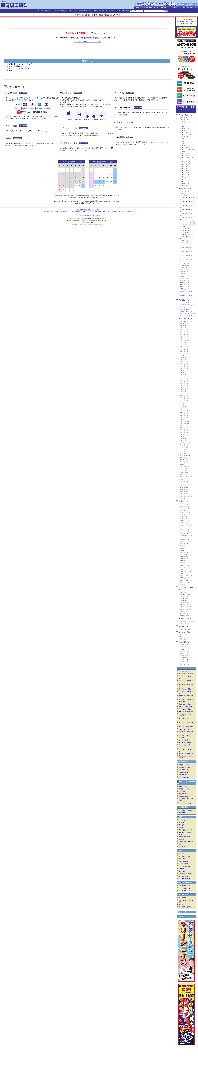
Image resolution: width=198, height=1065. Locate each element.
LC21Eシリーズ (184, 153)
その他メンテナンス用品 (187, 621)
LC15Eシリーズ (184, 139)
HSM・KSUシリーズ (186, 321)
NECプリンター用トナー (186, 726)
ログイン (179, 21)
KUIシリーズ (183, 470)
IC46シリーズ (184, 372)
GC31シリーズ (184, 649)
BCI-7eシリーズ (184, 269)
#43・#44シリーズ (185, 607)
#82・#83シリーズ (185, 615)
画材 (180, 844)
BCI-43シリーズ (184, 265)
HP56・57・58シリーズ (187, 542)
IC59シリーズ (184, 385)
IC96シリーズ (184, 438)
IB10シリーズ (184, 332)
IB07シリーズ (184, 327)
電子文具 (181, 825)
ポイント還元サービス (74, 211)
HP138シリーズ (184, 521)
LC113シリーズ (184, 132)
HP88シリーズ (184, 563)
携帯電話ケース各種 (184, 767)
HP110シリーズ (184, 506)
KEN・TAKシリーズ (186, 466)
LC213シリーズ (184, 147)
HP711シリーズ (184, 554)
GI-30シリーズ (184, 272)
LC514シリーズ (184, 183)
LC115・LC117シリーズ (187, 134)
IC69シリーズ (184, 398)
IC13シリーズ (184, 344)
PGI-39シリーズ (184, 286)
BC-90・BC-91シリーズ (187, 222)
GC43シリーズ (184, 662)
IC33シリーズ (184, 362)
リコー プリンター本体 (186, 664)
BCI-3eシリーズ (184, 263)
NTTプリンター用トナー (186, 729)
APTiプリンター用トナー (186, 671)
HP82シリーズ (184, 556)
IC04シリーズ (184, 338)
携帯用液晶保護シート (185, 777)
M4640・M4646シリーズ (187, 311)
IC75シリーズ (184, 406)
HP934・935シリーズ (186, 571)
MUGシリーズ (184, 479)
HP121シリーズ (184, 508)
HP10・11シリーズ (185, 504)
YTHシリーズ (184, 498)
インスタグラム (154, 142)
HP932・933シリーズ (186, 569)
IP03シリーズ (184, 447)
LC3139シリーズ (185, 168)
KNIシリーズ (183, 468)
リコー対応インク (185, 642)
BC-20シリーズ (184, 195)
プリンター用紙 (184, 632)
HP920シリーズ (184, 567)
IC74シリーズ (184, 404)
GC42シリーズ (184, 660)
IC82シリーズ (184, 419)
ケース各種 (182, 791)
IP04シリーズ (184, 449)
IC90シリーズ (184, 428)
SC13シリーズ (184, 487)
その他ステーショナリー (186, 841)
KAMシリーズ (184, 464)
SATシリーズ (183, 485)
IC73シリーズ (184, 402)
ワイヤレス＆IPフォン (185, 803)
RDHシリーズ (184, 483)
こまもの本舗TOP (80, 210)
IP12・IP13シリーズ (186, 455)
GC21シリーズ (184, 645)
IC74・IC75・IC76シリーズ (19, 68)
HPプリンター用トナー (185, 706)
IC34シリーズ (184, 364)
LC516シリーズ (184, 185)
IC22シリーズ (184, 349)
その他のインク (184, 626)
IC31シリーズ (184, 357)
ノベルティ (181, 916)
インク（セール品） (186, 629)
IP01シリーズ (184, 445)
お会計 (97, 210)
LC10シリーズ (184, 124)
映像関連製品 (183, 812)
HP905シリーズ (184, 565)
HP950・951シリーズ (186, 576)
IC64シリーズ (184, 389)
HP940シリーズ (184, 573)
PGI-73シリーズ (184, 289)
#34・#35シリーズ (185, 605)
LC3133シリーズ (185, 164)
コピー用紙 (183, 635)
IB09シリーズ (184, 330)
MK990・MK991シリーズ (187, 313)
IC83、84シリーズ (185, 421)
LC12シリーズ (184, 137)
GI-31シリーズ (184, 274)
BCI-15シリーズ (184, 226)
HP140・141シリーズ (186, 523)
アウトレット (181, 912)
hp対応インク (183, 501)
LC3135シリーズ (185, 166)
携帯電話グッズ (184, 762)
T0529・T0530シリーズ (187, 315)
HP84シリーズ (184, 559)
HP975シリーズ (184, 582)
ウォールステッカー (184, 878)
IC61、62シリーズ (185, 387)
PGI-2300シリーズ (185, 284)
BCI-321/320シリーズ (186, 241)
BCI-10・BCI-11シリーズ (187, 224)
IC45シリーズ (184, 370)
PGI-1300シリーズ (185, 282)
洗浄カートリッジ (185, 623)
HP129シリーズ (184, 510)
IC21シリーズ (184, 347)
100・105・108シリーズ (187, 594)
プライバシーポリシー (113, 211)
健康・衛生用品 (182, 894)
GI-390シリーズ (184, 280)
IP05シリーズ (184, 451)
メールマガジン (120, 142)
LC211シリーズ (184, 145)
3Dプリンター (183, 786)
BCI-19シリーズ (184, 230)
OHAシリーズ (184, 481)
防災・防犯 (182, 858)
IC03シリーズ (184, 336)
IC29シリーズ (184, 355)
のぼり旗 (125, 11)
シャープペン (183, 846)
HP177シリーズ (184, 529)
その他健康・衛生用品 (185, 907)
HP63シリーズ (184, 548)
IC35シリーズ (184, 366)
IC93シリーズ (184, 434)
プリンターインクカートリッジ (20, 64)
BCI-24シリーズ (184, 235)
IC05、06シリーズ (185, 340)
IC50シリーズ (184, 377)
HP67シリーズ (184, 552)
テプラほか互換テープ (107, 11)
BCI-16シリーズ (184, 228)
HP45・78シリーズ (185, 539)
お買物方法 (45, 211)
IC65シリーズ (184, 391)
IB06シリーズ (184, 325)
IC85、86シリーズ (185, 423)
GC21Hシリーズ (184, 647)
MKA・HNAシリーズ (186, 477)
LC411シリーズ (184, 170)
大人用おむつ (46, 11)
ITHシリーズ (183, 460)
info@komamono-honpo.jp (90, 38)
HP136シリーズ (184, 518)
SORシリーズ (184, 492)
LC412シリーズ (184, 172)
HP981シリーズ (184, 584)
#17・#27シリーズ (185, 596)
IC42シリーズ (184, 368)
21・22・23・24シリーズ (187, 302)
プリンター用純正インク (82, 11)
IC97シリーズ (184, 440)
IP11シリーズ (184, 453)
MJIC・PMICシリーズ (186, 474)
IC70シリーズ (184, 400)
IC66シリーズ (184, 394)
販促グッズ (182, 871)
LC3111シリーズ (185, 156)
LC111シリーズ (184, 130)
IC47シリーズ (184, 374)
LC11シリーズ (184, 126)
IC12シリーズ (184, 342)
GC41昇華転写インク (186, 657)
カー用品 (181, 854)
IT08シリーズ (184, 457)
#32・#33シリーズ (185, 602)
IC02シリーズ (184, 334)
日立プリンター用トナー (186, 704)
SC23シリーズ (184, 489)
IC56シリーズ (184, 383)
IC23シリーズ (184, 351)
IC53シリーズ (184, 379)
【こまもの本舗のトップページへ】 (87, 42)
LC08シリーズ (184, 120)
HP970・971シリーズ (186, 580)
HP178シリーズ (184, 531)
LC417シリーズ (184, 179)
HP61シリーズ (184, 544)
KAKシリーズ (184, 462)
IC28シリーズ (184, 353)
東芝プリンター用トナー (186, 753)
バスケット (90, 210)
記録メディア (183, 775)
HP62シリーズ (184, 546)
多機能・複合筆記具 (184, 836)
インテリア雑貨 (183, 863)
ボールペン (182, 820)
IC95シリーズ (184, 436)
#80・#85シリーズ (185, 613)
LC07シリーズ (184, 117)
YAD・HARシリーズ (186, 496)
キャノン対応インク (186, 188)
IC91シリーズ (184, 430)
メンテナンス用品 (185, 618)
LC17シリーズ (184, 143)
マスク (37, 11)
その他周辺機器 (183, 772)
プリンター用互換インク (62, 11)
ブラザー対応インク (186, 115)
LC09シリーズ (184, 122)
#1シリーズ (183, 592)
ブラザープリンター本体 (186, 673)
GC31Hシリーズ (184, 651)
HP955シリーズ (184, 578)
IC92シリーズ (184, 432)
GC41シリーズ (184, 653)
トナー (94, 11)
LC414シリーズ (184, 175)
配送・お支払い (55, 211)
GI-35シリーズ (184, 276)
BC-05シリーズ (184, 193)
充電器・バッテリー (184, 765)
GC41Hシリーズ (184, 655)
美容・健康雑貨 (183, 861)
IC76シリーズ (184, 408)
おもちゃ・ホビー (184, 876)
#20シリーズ (183, 598)
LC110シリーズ (184, 128)
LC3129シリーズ (185, 162)
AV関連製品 (183, 807)
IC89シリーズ (184, 425)
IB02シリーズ (184, 323)
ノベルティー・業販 (99, 211)
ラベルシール (184, 637)
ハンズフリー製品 (184, 770)
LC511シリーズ (184, 181)
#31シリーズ (183, 600)
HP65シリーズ (184, 550)
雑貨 (180, 850)
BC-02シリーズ (184, 191)
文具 (118, 11)
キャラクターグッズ (184, 856)
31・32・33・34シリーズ (187, 305)
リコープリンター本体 (185, 742)
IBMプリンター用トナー (186, 709)
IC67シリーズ (184, 396)
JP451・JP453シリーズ (186, 309)
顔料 (10, 70)
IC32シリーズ (184, 359)
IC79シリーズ (184, 413)
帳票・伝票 (183, 639)
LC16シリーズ (184, 141)
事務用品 (181, 839)
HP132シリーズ (184, 516)
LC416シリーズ (184, 177)
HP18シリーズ (184, 533)
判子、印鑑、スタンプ (185, 830)
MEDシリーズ (184, 472)
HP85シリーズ (184, 561)
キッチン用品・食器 (184, 866)
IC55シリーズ (184, 381)
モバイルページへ (127, 211)
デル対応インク (184, 300)
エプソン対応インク (16, 66)
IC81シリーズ (184, 417)
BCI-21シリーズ (184, 232)
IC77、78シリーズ (185, 411)
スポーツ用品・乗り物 (185, 873)
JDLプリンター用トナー (186, 711)
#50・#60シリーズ (185, 609)
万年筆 (181, 827)
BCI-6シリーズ (184, 267)
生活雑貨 (181, 868)
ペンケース (182, 822)
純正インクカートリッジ (185, 882)
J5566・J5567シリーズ (186, 307)
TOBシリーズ (184, 494)
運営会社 (64, 211)
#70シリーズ (183, 611)
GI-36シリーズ (184, 278)
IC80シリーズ (184, 415)
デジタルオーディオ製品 (186, 810)
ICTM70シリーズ (185, 443)
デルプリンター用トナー (186, 689)
